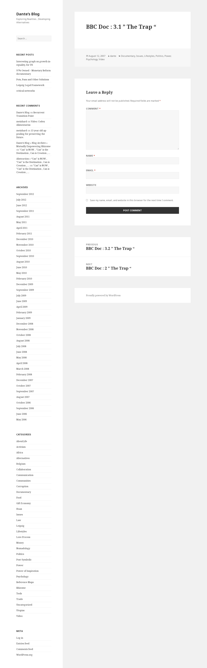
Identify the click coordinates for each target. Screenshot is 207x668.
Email (90, 170)
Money (20, 542)
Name (90, 155)
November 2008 (25, 329)
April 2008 (21, 363)
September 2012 (25, 194)
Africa (19, 452)
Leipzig (20, 525)
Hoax (19, 508)
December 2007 (24, 380)
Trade (19, 599)
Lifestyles (21, 531)
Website (91, 185)
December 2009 (24, 284)
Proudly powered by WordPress (103, 295)
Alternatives (23, 458)
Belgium (20, 463)
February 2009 (24, 312)
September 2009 (25, 289)
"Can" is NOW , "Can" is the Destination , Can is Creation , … (32, 169)
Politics (20, 554)
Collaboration (23, 469)
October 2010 (23, 250)
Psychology (22, 576)
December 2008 (24, 323)
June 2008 (21, 351)
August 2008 (23, 340)
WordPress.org (24, 654)
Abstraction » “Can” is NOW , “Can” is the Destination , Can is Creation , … (33, 162)
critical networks (25, 90)
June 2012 (21, 205)
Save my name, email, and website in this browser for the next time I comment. (131, 200)
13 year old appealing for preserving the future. (31, 134)
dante (113, 55)
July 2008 (21, 346)
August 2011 (23, 216)
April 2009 (21, 306)
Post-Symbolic (24, 559)
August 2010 (23, 261)
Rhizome (21, 587)
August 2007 (23, 397)
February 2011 (24, 233)
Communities (23, 480)
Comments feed (24, 649)
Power (19, 565)
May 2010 (21, 273)
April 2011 (21, 227)
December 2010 (24, 239)
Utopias (20, 610)
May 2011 (21, 222)
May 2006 (21, 419)
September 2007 (25, 391)
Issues (19, 514)
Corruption (22, 486)
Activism (21, 446)
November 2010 (25, 244)
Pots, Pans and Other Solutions (32, 79)
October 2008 (23, 335)
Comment (93, 108)
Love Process (23, 537)
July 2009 (21, 295)
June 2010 (21, 267)
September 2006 (25, 408)
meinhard (21, 121)
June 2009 (21, 301)
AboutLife (21, 441)
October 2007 (23, 385)
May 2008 (21, 357)
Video (19, 616)
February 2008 (24, 374)
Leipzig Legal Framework (30, 85)
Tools (19, 593)
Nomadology (23, 548)
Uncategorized (24, 604)
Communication (24, 475)
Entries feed (22, 643)
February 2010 (24, 278)
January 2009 (23, 318)
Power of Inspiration (27, 570)
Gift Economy (23, 503)
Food (18, 497)
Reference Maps (25, 582)
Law (18, 520)
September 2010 (25, 256)
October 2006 (23, 402)
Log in (19, 637)
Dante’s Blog (28, 13)
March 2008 (22, 368)
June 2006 (21, 413)
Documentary (23, 492)
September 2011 (25, 211)
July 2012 (21, 199)
